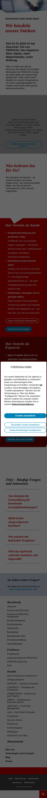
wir (41, 385)
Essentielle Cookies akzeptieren (25, 425)
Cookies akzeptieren (25, 415)
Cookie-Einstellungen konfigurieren (25, 430)
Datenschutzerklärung (23, 404)
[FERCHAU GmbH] (23, 367)
